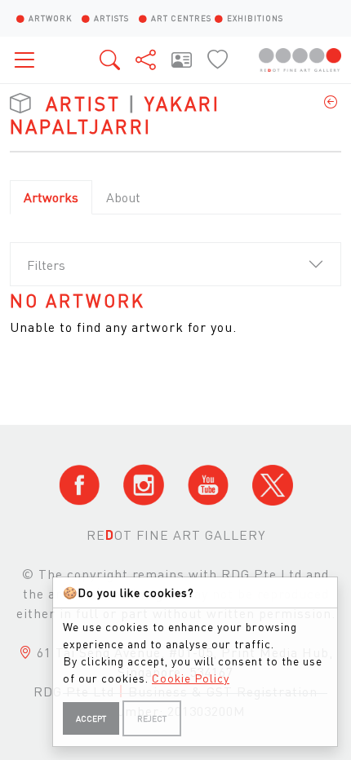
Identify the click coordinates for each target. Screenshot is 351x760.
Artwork (50, 18)
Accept (91, 718)
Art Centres (181, 18)
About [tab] (123, 196)
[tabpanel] (175, 314)
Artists (111, 18)
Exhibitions (255, 18)
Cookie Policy (190, 677)
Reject (152, 718)
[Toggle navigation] (29, 59)
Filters (46, 264)
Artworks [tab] (51, 196)
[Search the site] (111, 60)
